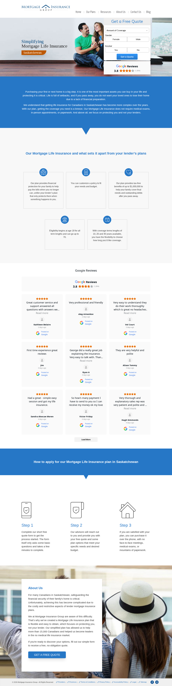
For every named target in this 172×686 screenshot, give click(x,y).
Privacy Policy (104, 682)
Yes (116, 50)
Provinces (73, 682)
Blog (148, 12)
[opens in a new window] (152, 682)
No (138, 50)
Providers (61, 682)
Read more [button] (42, 313)
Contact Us (136, 12)
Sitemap (144, 682)
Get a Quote (127, 56)
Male (138, 39)
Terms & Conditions (88, 682)
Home (78, 12)
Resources (106, 12)
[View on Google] (42, 319)
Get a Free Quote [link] (47, 654)
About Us (121, 12)
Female (116, 39)
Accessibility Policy (121, 682)
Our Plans (91, 12)
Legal (134, 682)
